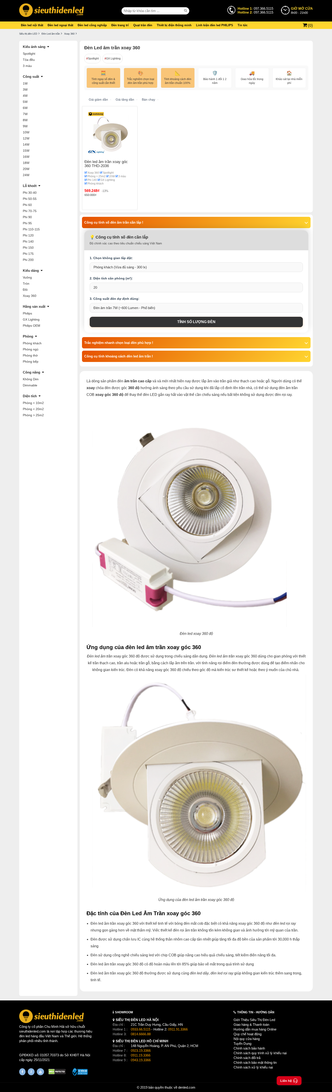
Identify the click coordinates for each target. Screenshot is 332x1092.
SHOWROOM (124, 1012)
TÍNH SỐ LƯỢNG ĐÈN (196, 322)
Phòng (28, 336)
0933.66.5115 (140, 1029)
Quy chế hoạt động (248, 1034)
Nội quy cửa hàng (247, 1039)
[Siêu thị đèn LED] (51, 10)
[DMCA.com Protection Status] (57, 1072)
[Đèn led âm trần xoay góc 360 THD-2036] (109, 134)
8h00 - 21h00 (302, 10)
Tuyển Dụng (242, 1043)
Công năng (31, 372)
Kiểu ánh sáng (34, 47)
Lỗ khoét (30, 186)
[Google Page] (31, 1071)
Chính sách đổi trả (247, 1058)
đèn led (24, 1036)
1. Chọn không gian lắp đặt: (111, 258)
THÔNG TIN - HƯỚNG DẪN (255, 1012)
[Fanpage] (22, 1071)
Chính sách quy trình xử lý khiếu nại (260, 1053)
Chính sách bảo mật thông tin (255, 1062)
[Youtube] (40, 1071)
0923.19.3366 (141, 1050)
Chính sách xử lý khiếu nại (253, 1067)
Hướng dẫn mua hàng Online (255, 1029)
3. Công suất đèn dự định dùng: (114, 298)
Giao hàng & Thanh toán (251, 1024)
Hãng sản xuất (34, 306)
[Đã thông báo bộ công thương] (80, 1072)
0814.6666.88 (141, 1034)
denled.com (186, 1087)
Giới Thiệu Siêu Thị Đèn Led (254, 1020)
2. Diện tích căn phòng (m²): (111, 278)
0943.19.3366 (141, 1060)
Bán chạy (148, 99)
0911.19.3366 (140, 1055)
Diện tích (30, 396)
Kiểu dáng (31, 270)
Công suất (31, 76)
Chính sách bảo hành (249, 1048)
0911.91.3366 (178, 1029)
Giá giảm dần (98, 99)
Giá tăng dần (125, 99)
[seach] (186, 10)
